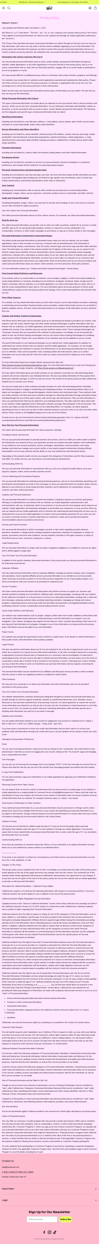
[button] (3, 8)
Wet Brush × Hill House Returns (23, 2)
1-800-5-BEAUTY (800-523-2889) (18, 1172)
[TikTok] (55, 1232)
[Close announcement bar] (96, 2)
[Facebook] (44, 1232)
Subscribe (65, 1219)
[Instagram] (49, 1232)
